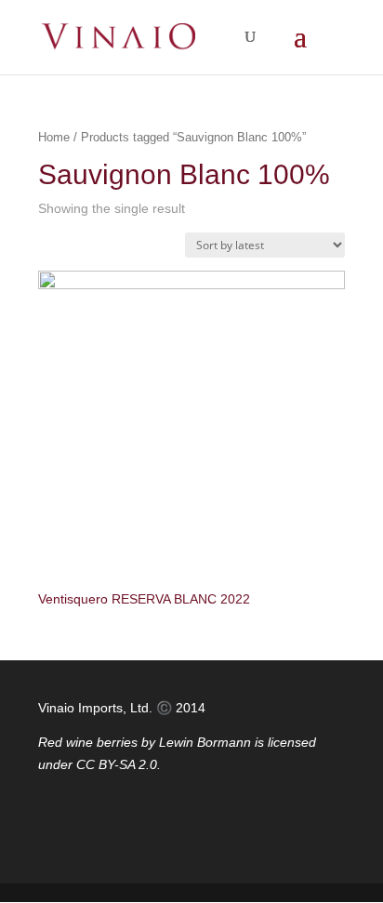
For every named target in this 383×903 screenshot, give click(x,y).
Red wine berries (88, 742)
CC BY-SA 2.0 (116, 764)
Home (54, 137)
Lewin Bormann (205, 742)
